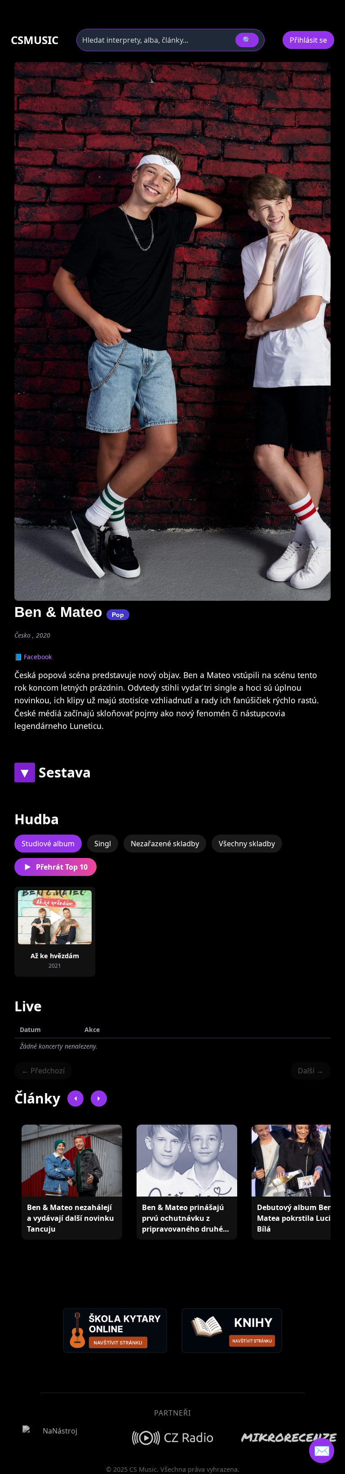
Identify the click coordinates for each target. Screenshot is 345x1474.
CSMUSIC (34, 40)
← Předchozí (43, 1071)
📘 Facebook (33, 656)
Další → (310, 1071)
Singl (102, 844)
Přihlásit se (308, 40)
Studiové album (48, 844)
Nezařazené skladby (165, 844)
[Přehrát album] (55, 917)
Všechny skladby (247, 844)
